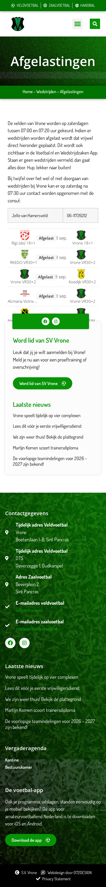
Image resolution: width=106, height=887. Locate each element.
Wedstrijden (46, 91)
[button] (77, 24)
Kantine (12, 760)
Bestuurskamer (18, 767)
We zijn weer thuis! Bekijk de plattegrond (48, 437)
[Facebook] (45, 321)
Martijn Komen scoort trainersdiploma (45, 447)
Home (28, 91)
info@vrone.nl (29, 610)
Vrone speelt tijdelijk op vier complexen (47, 415)
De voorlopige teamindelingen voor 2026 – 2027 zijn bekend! (50, 461)
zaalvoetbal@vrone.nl (36, 628)
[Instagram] (56, 321)
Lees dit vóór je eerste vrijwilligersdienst (47, 426)
